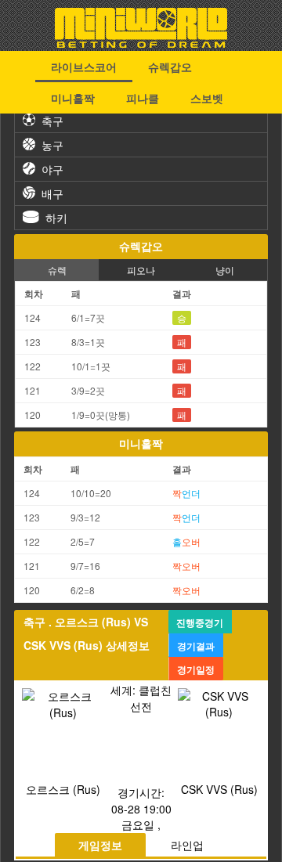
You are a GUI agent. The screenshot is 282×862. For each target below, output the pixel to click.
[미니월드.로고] (141, 43)
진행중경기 (199, 622)
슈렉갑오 (170, 66)
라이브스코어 (84, 66)
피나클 (142, 98)
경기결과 (196, 646)
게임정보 (100, 845)
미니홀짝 (73, 98)
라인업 (187, 845)
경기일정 (196, 669)
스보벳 (206, 98)
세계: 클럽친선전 (141, 698)
